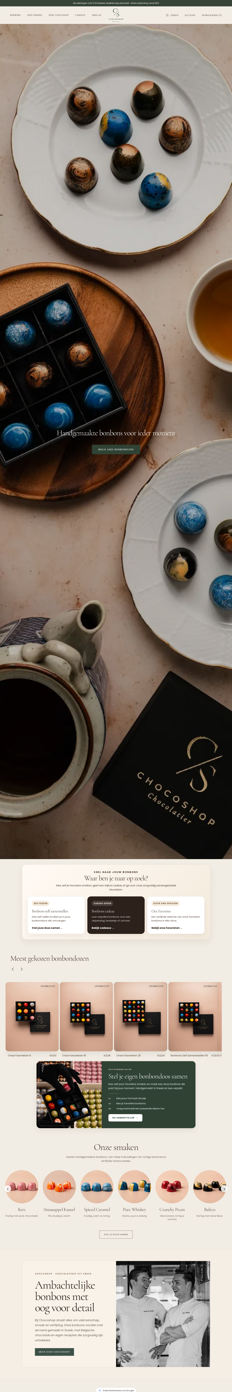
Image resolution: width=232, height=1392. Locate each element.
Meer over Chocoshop (54, 1351)
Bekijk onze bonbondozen (116, 449)
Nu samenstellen (123, 1117)
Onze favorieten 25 (128, 1055)
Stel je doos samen (116, 1234)
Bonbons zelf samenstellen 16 (189, 1055)
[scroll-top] (224, 1384)
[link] (32, 1016)
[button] (172, 15)
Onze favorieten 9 (19, 1055)
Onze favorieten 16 (74, 1055)
